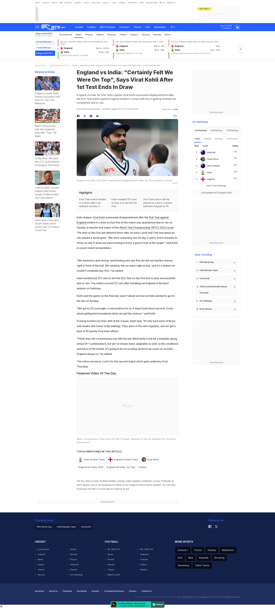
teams (123, 34)
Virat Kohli (99, 217)
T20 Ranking (232, 130)
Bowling (219, 138)
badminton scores (151, 481)
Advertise (39, 591)
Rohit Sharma (206, 309)
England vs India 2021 (59, 65)
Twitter (132, 485)
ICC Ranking (76, 574)
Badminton (159, 27)
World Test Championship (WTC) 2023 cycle (146, 227)
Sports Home (40, 65)
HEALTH (106, 3)
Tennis (137, 27)
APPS (141, 3)
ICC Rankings (206, 301)
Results (157, 34)
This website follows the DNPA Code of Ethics (156, 597)
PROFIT (54, 3)
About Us (53, 591)
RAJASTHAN (151, 3)
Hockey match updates (129, 481)
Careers (133, 591)
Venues (146, 34)
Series (73, 549)
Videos (100, 34)
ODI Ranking (216, 130)
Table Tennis (202, 565)
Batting (207, 138)
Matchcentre (114, 574)
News (79, 34)
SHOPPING (132, 3)
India (209, 172)
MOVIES (68, 3)
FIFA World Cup (207, 262)
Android (118, 489)
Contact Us (146, 591)
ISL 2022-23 (114, 549)
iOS (127, 489)
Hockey (212, 550)
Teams (41, 569)
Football (91, 27)
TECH (114, 3)
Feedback (67, 591)
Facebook (107, 485)
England (211, 179)
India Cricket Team (94, 459)
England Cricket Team (126, 459)
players (134, 34)
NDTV (37, 3)
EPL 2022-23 (146, 549)
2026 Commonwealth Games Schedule (213, 289)
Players (74, 569)
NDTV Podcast (107, 27)
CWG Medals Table (209, 270)
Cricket (79, 27)
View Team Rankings (216, 185)
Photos (89, 34)
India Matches (44, 47)
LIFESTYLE (95, 3)
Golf (147, 27)
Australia (211, 152)
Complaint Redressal (114, 591)
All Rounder (232, 138)
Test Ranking (200, 130)
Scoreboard (65, 34)
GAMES (122, 3)
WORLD (46, 3)
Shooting (219, 557)
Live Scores (43, 549)
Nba (190, 557)
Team (197, 138)
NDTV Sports (83, 485)
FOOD (86, 3)
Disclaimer (82, 591)
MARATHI (171, 3)
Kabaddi (203, 557)
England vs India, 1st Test (121, 467)
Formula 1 (124, 27)
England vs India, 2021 (90, 467)
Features (74, 564)
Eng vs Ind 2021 (44, 34)
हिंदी (61, 3)
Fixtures (111, 34)
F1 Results (166, 481)
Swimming (183, 565)
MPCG (162, 3)
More (168, 34)
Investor (95, 591)
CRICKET (77, 3)
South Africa (213, 159)
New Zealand (213, 166)
